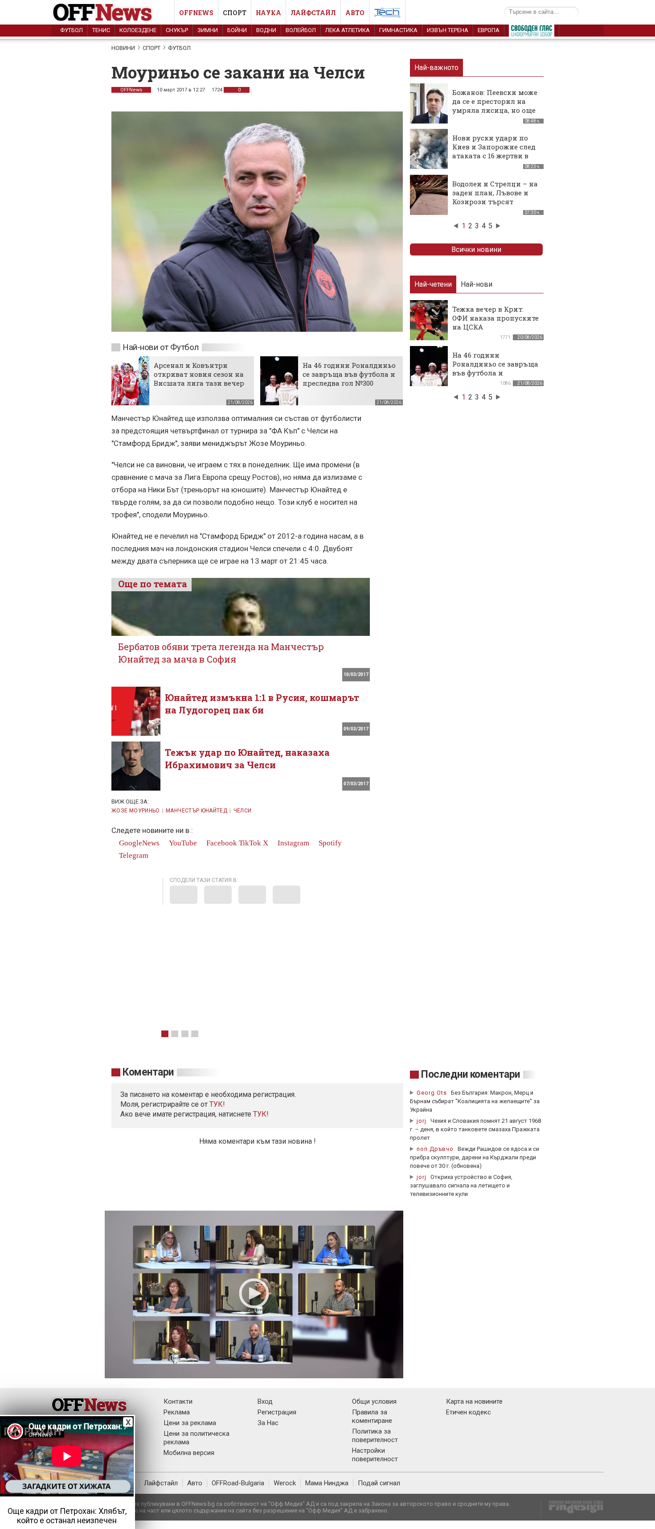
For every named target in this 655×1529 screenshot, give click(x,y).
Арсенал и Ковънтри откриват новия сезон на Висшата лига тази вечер (199, 374)
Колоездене (137, 30)
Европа (488, 30)
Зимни (207, 30)
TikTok (250, 843)
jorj (422, 1120)
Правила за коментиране (372, 1416)
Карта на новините (474, 1401)
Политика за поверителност (375, 1435)
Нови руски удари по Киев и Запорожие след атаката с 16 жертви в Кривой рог (494, 151)
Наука (268, 12)
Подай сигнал (379, 1483)
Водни (266, 30)
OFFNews (131, 90)
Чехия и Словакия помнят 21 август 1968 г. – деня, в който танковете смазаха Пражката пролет (475, 1129)
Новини (123, 48)
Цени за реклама (190, 1423)
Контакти (178, 1401)
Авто (354, 12)
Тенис (101, 30)
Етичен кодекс (468, 1412)
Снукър (177, 30)
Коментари (148, 1072)
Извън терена (447, 30)
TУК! (217, 1104)
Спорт (234, 12)
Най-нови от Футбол (161, 347)
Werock (285, 1483)
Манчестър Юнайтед (196, 811)
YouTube (182, 843)
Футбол (71, 30)
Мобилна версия (189, 1453)
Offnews (196, 12)
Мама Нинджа (326, 1483)
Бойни (237, 30)
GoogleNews (138, 843)
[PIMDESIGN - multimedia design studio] (572, 1509)
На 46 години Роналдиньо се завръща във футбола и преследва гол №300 (349, 374)
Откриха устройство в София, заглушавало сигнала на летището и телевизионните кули (461, 1185)
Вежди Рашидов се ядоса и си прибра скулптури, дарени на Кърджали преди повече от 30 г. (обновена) (474, 1157)
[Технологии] (387, 14)
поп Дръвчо (435, 1149)
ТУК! (261, 1114)
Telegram (132, 855)
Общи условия (374, 1401)
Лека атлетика (347, 30)
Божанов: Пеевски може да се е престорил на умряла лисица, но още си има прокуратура (494, 106)
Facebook (221, 843)
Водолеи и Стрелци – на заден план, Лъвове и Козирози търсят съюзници (495, 197)
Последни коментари (470, 1074)
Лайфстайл (313, 12)
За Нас (268, 1423)
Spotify (329, 843)
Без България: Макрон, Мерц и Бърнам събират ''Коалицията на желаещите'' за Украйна (475, 1101)
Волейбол (301, 30)
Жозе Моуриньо (135, 811)
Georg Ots (432, 1092)
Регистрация (277, 1412)
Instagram (292, 843)
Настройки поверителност (375, 1455)
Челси (242, 811)
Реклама (177, 1412)
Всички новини (476, 249)
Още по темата (152, 583)
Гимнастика (398, 30)
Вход (265, 1401)
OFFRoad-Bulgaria (238, 1483)
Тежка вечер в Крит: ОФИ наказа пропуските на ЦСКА (495, 318)
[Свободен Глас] (531, 33)
